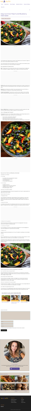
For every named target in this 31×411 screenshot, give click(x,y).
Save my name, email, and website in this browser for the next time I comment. (13, 327)
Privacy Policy (23, 402)
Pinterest (2, 406)
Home (2, 4)
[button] (30, 10)
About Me (22, 399)
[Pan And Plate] (5, 1)
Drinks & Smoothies (15, 300)
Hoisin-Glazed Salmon (5, 302)
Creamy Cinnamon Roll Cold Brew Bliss (15, 303)
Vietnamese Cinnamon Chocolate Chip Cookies (21, 391)
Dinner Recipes (12, 4)
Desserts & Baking (27, 4)
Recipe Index (6, 4)
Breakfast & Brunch (19, 4)
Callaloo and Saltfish (24, 302)
